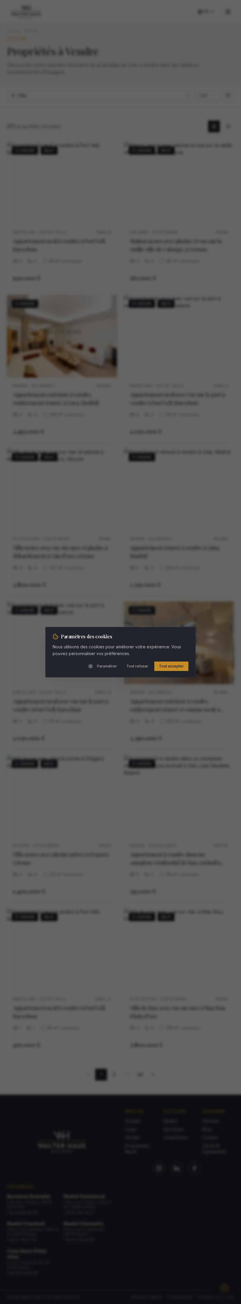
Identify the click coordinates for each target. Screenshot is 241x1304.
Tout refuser (137, 666)
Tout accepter (171, 666)
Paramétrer (107, 666)
